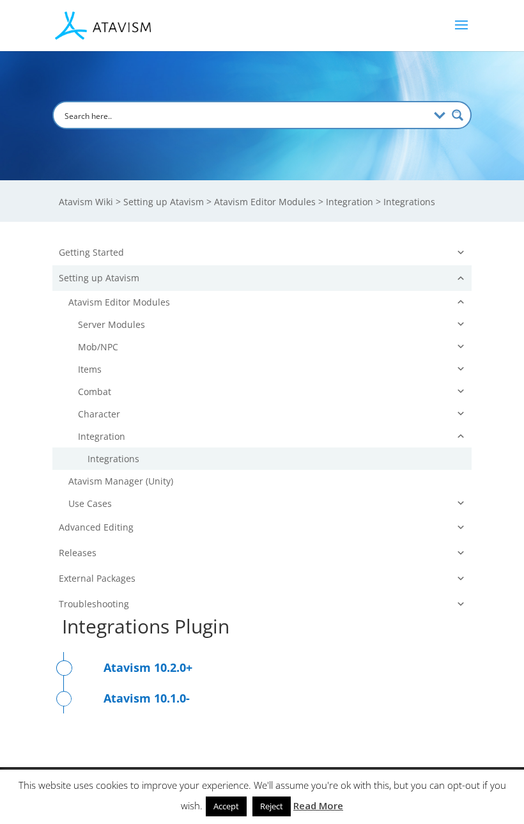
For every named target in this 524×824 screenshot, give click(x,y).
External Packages (97, 578)
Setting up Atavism (99, 278)
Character (99, 414)
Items (90, 369)
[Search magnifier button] (457, 115)
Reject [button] (271, 806)
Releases (77, 553)
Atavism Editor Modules (119, 302)
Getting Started (91, 252)
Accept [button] (226, 806)
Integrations (113, 459)
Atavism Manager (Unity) (120, 481)
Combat (94, 391)
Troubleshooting (94, 604)
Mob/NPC (98, 347)
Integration (101, 436)
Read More (318, 805)
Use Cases (90, 503)
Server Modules (111, 324)
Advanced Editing (96, 527)
